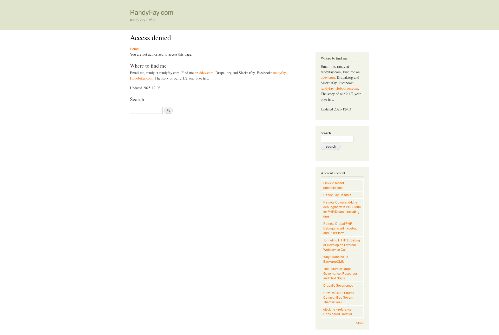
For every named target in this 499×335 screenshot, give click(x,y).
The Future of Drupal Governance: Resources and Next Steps (340, 273)
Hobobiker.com (141, 78)
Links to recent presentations (333, 185)
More (360, 322)
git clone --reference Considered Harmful (337, 311)
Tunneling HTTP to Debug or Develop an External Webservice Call (341, 245)
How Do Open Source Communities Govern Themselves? (338, 297)
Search (326, 132)
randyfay (279, 72)
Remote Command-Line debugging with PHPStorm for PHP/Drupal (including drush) (342, 209)
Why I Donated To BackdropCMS (335, 259)
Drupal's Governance (338, 285)
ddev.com (206, 72)
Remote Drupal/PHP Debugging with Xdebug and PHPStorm (340, 228)
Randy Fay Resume (337, 195)
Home (134, 48)
